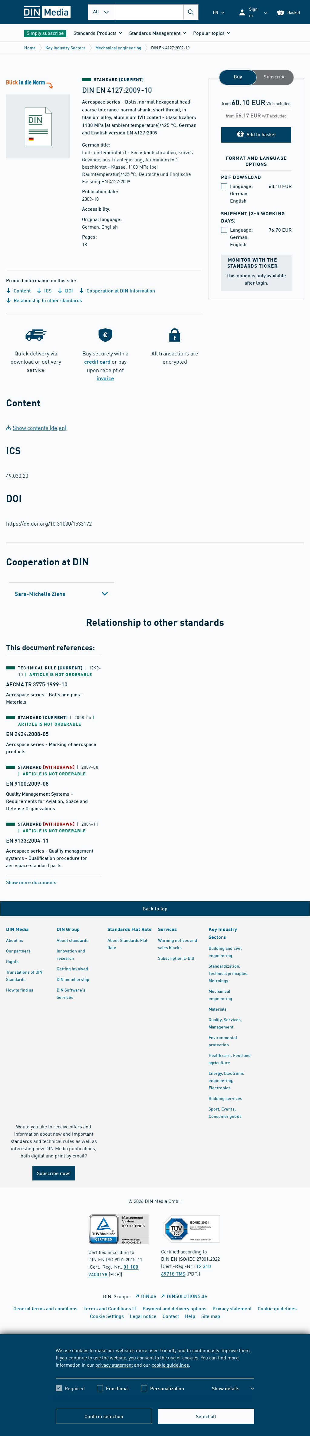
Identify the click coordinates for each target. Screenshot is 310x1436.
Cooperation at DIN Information (120, 290)
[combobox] (156, 12)
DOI (68, 290)
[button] (253, 12)
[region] (155, 1374)
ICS (47, 290)
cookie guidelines (170, 1364)
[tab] (61, 594)
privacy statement (114, 1364)
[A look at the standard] (41, 118)
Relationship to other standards (47, 300)
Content (21, 290)
